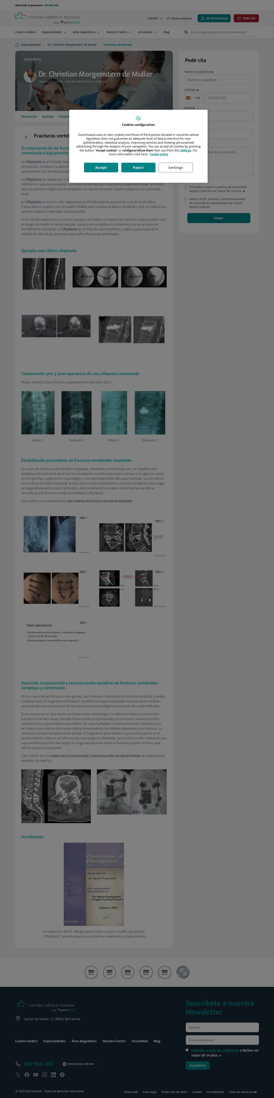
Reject (138, 167)
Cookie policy (159, 154)
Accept (101, 167)
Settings (175, 167)
